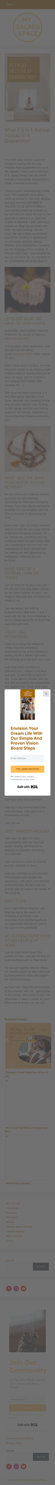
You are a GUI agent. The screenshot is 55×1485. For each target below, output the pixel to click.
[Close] (46, 694)
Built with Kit (27, 787)
